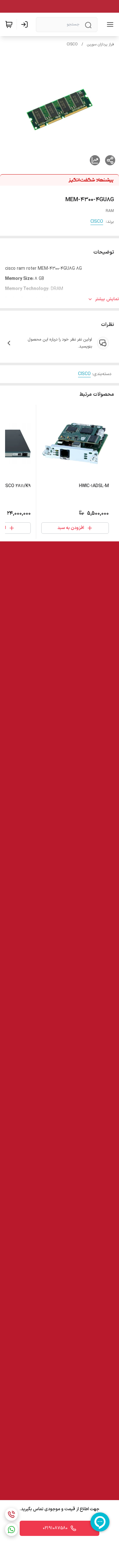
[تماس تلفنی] (11, 1514)
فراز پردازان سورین (100, 44)
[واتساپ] (11, 1529)
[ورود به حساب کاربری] (26, 24)
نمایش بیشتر (107, 299)
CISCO (72, 44)
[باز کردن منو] (109, 24)
